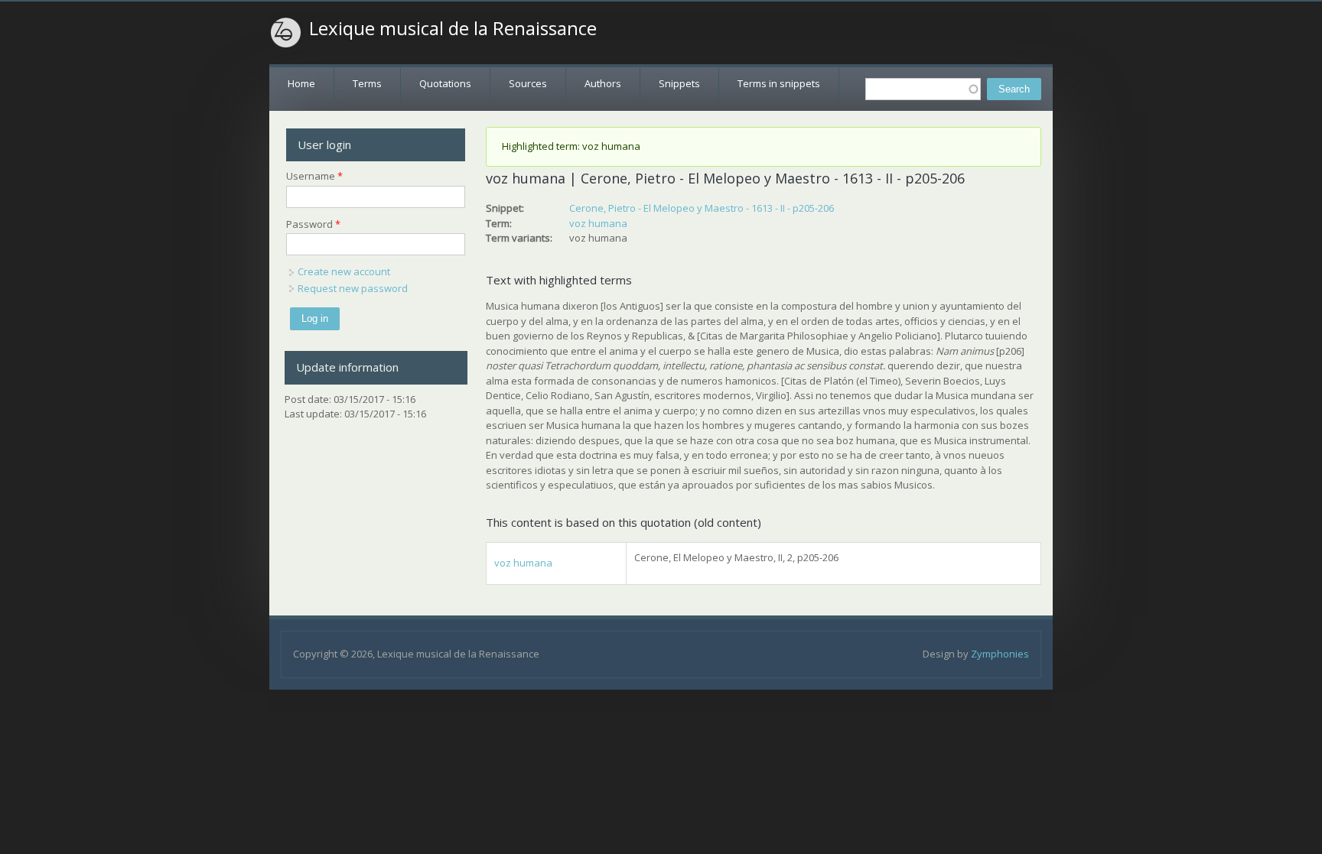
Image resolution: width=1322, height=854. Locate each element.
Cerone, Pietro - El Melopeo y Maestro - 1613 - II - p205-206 (701, 208)
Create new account (344, 271)
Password (313, 224)
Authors (602, 83)
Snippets (679, 83)
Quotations (445, 83)
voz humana (598, 223)
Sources (528, 83)
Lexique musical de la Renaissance (453, 28)
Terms (367, 83)
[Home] (286, 33)
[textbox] (923, 89)
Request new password (353, 288)
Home (301, 83)
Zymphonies (1000, 654)
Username (314, 176)
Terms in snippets (779, 83)
